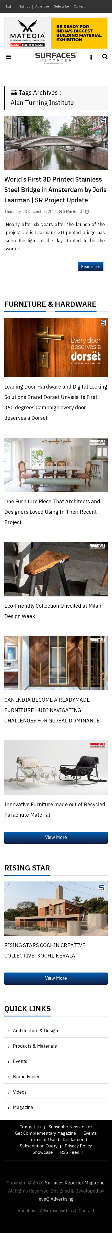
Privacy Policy (78, 1146)
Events (20, 1062)
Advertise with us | (58, 1210)
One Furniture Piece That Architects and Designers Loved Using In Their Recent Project (52, 512)
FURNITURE (25, 306)
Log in (10, 6)
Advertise (42, 6)
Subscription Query (38, 1146)
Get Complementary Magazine (45, 1133)
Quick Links (27, 1010)
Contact (79, 6)
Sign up (24, 6)
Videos (20, 1092)
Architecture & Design (35, 1031)
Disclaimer (73, 1139)
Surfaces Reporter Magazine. (75, 1183)
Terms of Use (41, 1139)
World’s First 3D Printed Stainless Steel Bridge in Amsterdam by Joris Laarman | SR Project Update (55, 190)
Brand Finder (26, 1077)
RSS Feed (69, 1152)
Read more (91, 266)
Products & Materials (35, 1046)
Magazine (23, 1108)
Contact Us (30, 1127)
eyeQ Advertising (56, 1199)
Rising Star (27, 870)
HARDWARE (75, 306)
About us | (28, 1210)
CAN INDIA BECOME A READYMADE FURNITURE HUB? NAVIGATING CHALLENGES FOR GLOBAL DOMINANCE (52, 710)
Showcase (42, 1152)
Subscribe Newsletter (70, 1127)
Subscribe (61, 6)
